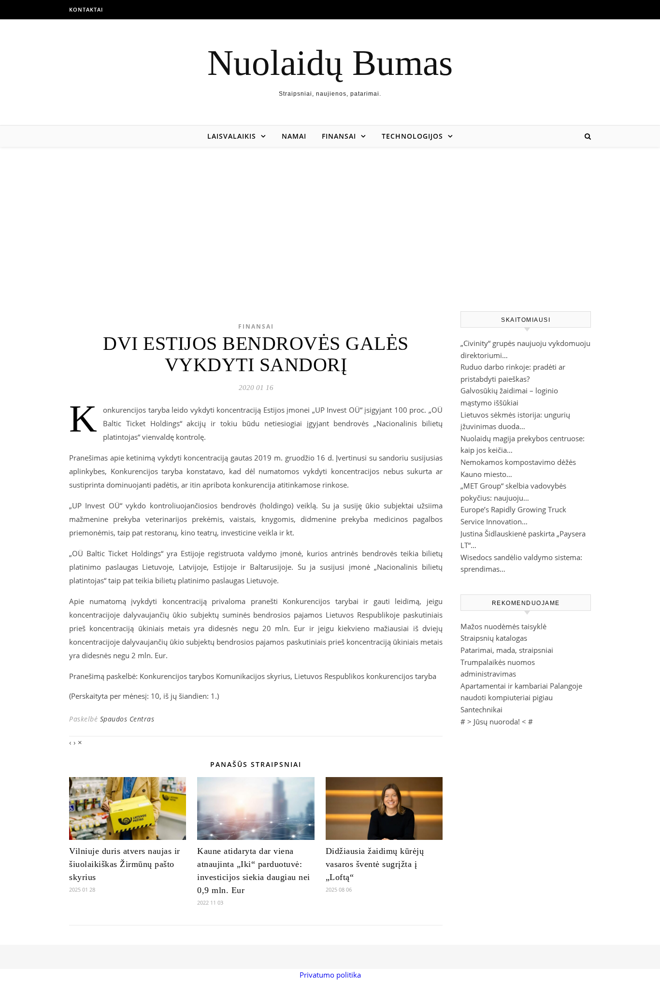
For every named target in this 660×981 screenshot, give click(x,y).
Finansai (339, 136)
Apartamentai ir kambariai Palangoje (521, 686)
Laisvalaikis (231, 136)
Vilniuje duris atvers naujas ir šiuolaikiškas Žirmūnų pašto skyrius (124, 864)
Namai (294, 136)
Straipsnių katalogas (493, 638)
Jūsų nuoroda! (496, 721)
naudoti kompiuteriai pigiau (506, 697)
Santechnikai (481, 709)
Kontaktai (86, 9)
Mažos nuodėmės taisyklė (503, 626)
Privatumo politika (330, 975)
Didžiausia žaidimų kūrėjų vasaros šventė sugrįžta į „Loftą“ (375, 864)
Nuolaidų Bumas (330, 62)
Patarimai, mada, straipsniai (506, 650)
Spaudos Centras (127, 718)
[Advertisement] (330, 219)
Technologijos (412, 136)
